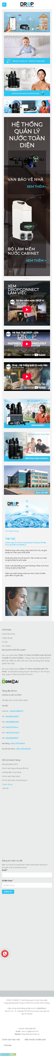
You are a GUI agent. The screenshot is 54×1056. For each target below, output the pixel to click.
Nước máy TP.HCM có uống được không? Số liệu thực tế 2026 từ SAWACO (25, 543)
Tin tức (5, 642)
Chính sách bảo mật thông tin (15, 780)
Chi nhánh (6, 646)
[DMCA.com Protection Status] (8, 1054)
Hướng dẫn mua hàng (11, 772)
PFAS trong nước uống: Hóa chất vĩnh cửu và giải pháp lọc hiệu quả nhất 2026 (26, 551)
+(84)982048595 (11, 716)
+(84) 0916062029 (23, 749)
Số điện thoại (7, 881)
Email (4, 870)
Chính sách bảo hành (11, 776)
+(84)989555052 (11, 738)
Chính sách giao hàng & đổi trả (15, 768)
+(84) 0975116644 (17, 743)
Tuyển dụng (7, 638)
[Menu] (4, 4)
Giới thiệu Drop (8, 634)
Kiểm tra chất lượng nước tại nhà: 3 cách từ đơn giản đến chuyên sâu (25, 574)
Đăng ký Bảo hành (10, 764)
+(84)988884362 (12, 722)
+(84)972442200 (12, 733)
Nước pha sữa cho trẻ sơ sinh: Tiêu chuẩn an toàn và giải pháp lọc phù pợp (26, 559)
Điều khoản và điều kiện (35, 1039)
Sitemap (7, 1045)
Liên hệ (5, 788)
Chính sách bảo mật (11, 1039)
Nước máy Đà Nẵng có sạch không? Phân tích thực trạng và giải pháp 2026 (27, 567)
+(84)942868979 (16, 711)
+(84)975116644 (11, 727)
